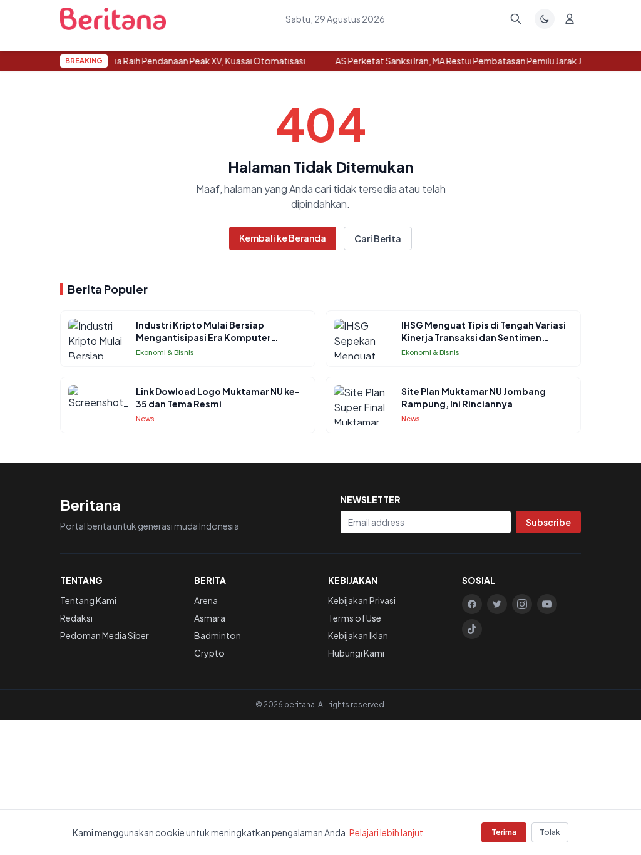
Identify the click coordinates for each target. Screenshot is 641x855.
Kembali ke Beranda (282, 237)
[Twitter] (497, 604)
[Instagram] (522, 604)
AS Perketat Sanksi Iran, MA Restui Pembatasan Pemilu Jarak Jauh (464, 60)
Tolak (550, 832)
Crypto (209, 652)
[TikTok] (472, 629)
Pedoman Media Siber (104, 635)
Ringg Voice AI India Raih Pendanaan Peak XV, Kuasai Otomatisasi (173, 60)
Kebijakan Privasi (362, 600)
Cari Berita (377, 238)
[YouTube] (547, 604)
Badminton (217, 635)
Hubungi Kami (356, 652)
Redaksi (76, 617)
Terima (503, 832)
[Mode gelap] (545, 19)
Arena (206, 600)
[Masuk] (569, 19)
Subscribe (548, 522)
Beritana (90, 504)
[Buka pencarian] (516, 19)
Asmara (209, 617)
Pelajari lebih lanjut (386, 832)
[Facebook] (472, 604)
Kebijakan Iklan (358, 635)
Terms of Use (354, 617)
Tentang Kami (88, 600)
